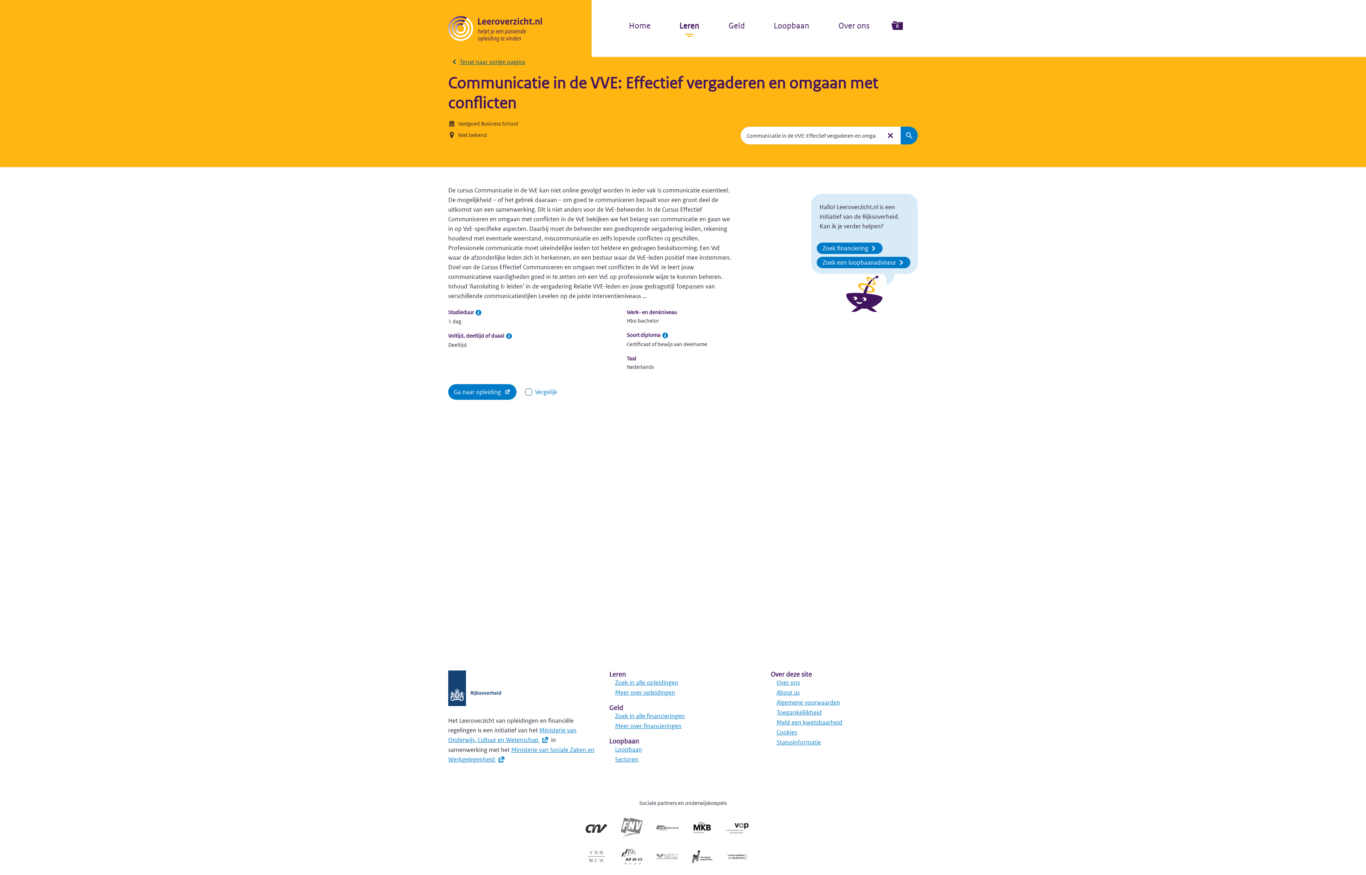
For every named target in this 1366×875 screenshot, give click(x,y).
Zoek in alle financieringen (650, 716)
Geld (737, 25)
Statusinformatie (799, 742)
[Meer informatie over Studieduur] (478, 312)
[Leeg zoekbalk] (890, 135)
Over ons (854, 25)
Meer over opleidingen (645, 692)
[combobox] (811, 135)
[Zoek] (909, 135)
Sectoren (627, 759)
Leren (689, 25)
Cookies (787, 732)
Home (640, 25)
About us (788, 692)
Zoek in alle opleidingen (646, 682)
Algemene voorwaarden (808, 702)
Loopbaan (791, 25)
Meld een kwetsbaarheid (809, 722)
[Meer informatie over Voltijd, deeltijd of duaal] (509, 336)
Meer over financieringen (648, 726)
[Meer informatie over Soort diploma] (665, 335)
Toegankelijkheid (799, 712)
